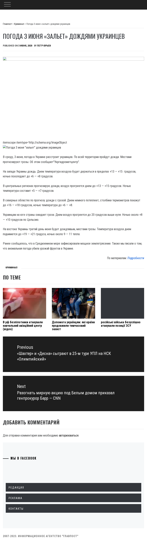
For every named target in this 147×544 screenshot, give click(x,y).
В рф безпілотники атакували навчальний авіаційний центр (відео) (23, 325)
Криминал (11, 267)
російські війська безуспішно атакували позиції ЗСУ (120, 323)
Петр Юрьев (44, 45)
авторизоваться (68, 435)
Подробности (135, 258)
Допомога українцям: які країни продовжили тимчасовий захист (73, 325)
